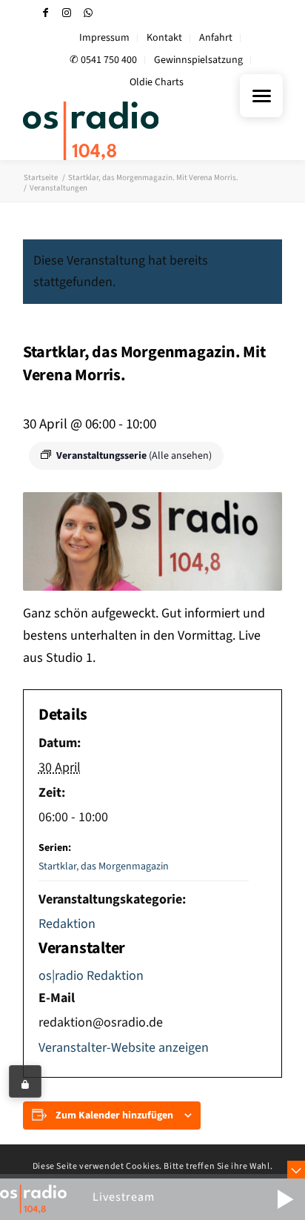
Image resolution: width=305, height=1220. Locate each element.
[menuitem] (105, 38)
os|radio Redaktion (91, 976)
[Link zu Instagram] (67, 12)
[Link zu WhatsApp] (88, 12)
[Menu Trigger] (261, 95)
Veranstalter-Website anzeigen (123, 1047)
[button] (285, 1199)
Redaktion (66, 924)
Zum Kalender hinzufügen (114, 1115)
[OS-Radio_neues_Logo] (126, 130)
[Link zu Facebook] (45, 12)
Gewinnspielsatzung (198, 60)
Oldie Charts (157, 82)
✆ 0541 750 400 (103, 60)
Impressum (104, 37)
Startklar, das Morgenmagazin (103, 866)
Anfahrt (215, 37)
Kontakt (164, 37)
